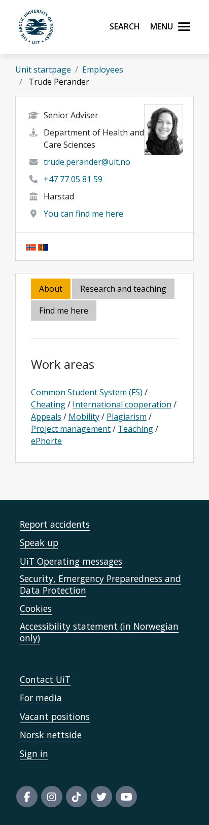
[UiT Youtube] (126, 796)
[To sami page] (43, 246)
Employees (102, 69)
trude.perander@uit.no (87, 161)
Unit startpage (43, 69)
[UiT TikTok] (76, 796)
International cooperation (122, 404)
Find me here (63, 310)
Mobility (83, 416)
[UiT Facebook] (27, 796)
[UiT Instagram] (51, 796)
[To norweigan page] (31, 246)
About (50, 288)
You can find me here (83, 213)
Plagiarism (127, 416)
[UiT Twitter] (101, 796)
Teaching (135, 428)
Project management (71, 428)
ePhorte (46, 440)
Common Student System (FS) (87, 392)
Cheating (48, 404)
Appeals (46, 416)
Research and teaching (123, 288)
